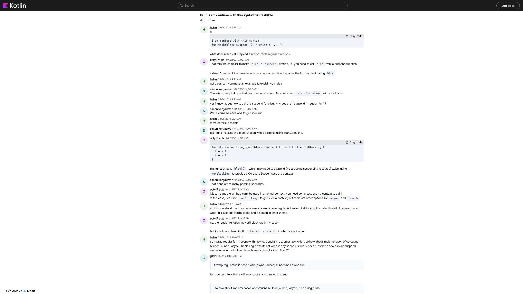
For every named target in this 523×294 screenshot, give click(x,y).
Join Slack (508, 5)
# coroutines (207, 20)
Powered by (14, 291)
